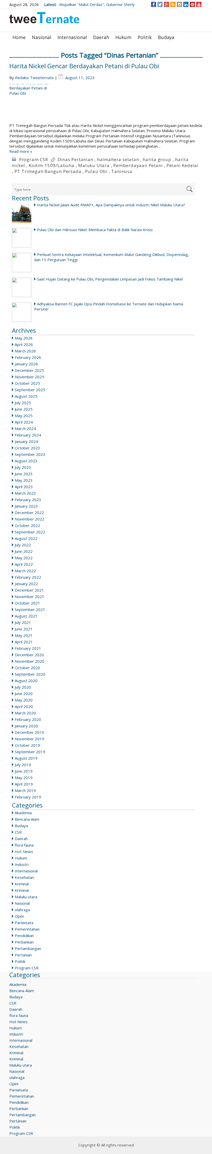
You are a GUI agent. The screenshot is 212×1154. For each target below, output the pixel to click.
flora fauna (24, 845)
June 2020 (24, 693)
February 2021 (28, 648)
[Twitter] (160, 4)
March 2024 (25, 428)
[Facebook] (154, 4)
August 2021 (26, 616)
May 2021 (24, 635)
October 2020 (27, 667)
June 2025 (24, 409)
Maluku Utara (94, 165)
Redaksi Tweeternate (34, 77)
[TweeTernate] (44, 20)
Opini (19, 916)
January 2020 (26, 725)
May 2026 (24, 338)
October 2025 (27, 383)
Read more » (20, 151)
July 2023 (23, 467)
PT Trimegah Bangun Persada (47, 171)
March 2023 (25, 493)
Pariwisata (24, 922)
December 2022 (29, 512)
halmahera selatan (118, 159)
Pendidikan (24, 935)
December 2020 (29, 654)
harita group (157, 159)
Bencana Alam (27, 819)
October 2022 (27, 525)
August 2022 (26, 538)
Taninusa (121, 171)
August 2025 (26, 396)
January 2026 (26, 363)
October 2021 (27, 603)
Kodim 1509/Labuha (51, 165)
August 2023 (26, 460)
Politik (145, 37)
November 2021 (29, 596)
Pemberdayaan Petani (138, 165)
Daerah (101, 37)
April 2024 (24, 422)
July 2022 (23, 544)
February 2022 (28, 577)
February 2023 (28, 499)
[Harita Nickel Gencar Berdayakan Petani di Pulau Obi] (106, 103)
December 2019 (29, 732)
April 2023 (24, 486)
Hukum (123, 37)
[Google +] (166, 4)
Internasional (72, 37)
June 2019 (24, 771)
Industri (21, 864)
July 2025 (23, 402)
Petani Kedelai (182, 165)
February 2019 (28, 796)
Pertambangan (28, 948)
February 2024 (28, 435)
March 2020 (25, 712)
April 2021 (24, 641)
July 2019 (23, 764)
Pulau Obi (96, 171)
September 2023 (30, 454)
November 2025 (29, 376)
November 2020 (29, 661)
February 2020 (28, 719)
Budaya (166, 37)
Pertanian (23, 954)
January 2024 (26, 441)
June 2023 (24, 473)
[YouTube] (199, 4)
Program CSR (33, 159)
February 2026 (28, 357)
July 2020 (23, 687)
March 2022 (25, 570)
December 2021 (29, 590)
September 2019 (30, 751)
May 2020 (24, 700)
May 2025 (24, 415)
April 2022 (24, 564)
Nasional (41, 37)
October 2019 (27, 745)
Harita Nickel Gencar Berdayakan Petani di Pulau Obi (84, 66)
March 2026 (25, 350)
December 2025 (29, 370)
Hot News (24, 851)
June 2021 (24, 628)
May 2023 (24, 480)
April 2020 (24, 706)
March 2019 (25, 790)
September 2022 (30, 531)
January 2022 (26, 583)
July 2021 (23, 622)
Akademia (23, 812)
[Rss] (173, 4)
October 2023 (27, 447)
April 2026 (24, 344)
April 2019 (24, 784)
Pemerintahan (27, 929)
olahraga (22, 909)
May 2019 (24, 777)
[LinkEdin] (186, 4)
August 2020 (26, 680)
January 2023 (26, 506)
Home (19, 37)
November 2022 (29, 519)
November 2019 (29, 738)
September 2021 (30, 609)
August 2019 (26, 758)
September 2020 (30, 674)
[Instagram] (179, 4)
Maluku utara (26, 896)
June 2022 (24, 551)
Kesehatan (24, 877)
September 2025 (30, 389)
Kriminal (22, 883)
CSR (18, 832)
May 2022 (24, 557)
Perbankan (24, 942)
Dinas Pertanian (75, 159)
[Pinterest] (192, 4)
